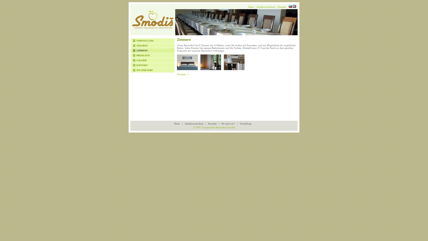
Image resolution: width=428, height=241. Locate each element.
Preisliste (143, 55)
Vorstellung (145, 40)
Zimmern (142, 50)
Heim (251, 7)
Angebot (142, 45)
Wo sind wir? (144, 70)
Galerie (141, 60)
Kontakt (142, 65)
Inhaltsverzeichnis (266, 7)
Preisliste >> (183, 74)
